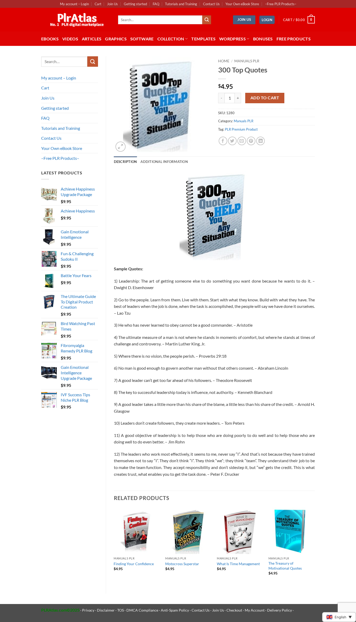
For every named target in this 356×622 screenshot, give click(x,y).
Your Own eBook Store (242, 4)
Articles (92, 38)
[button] (267, 20)
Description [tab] (125, 162)
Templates (203, 38)
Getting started (135, 4)
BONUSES (263, 38)
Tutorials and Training (181, 4)
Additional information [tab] (164, 162)
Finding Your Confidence (134, 564)
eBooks (50, 38)
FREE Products (294, 38)
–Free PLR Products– (280, 4)
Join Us (112, 4)
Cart (98, 4)
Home (223, 61)
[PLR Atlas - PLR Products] (75, 20)
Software (142, 38)
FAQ (156, 4)
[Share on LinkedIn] (260, 141)
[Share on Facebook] (223, 141)
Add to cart (264, 97)
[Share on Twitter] (232, 141)
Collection (170, 38)
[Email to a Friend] (241, 141)
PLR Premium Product (241, 129)
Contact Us (211, 4)
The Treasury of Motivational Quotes (285, 565)
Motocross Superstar (182, 564)
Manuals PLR (246, 61)
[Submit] (206, 19)
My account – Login (74, 4)
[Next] (314, 546)
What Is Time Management (238, 564)
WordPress (232, 38)
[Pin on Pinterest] (251, 141)
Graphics (116, 38)
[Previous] (114, 546)
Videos (70, 38)
